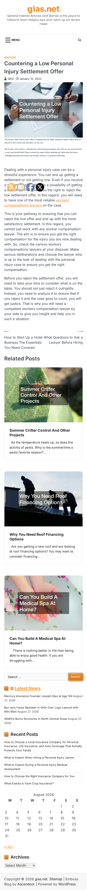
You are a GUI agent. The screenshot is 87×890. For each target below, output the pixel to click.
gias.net (43, 9)
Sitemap (55, 879)
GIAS (11, 78)
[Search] (79, 40)
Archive (10, 57)
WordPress (67, 884)
